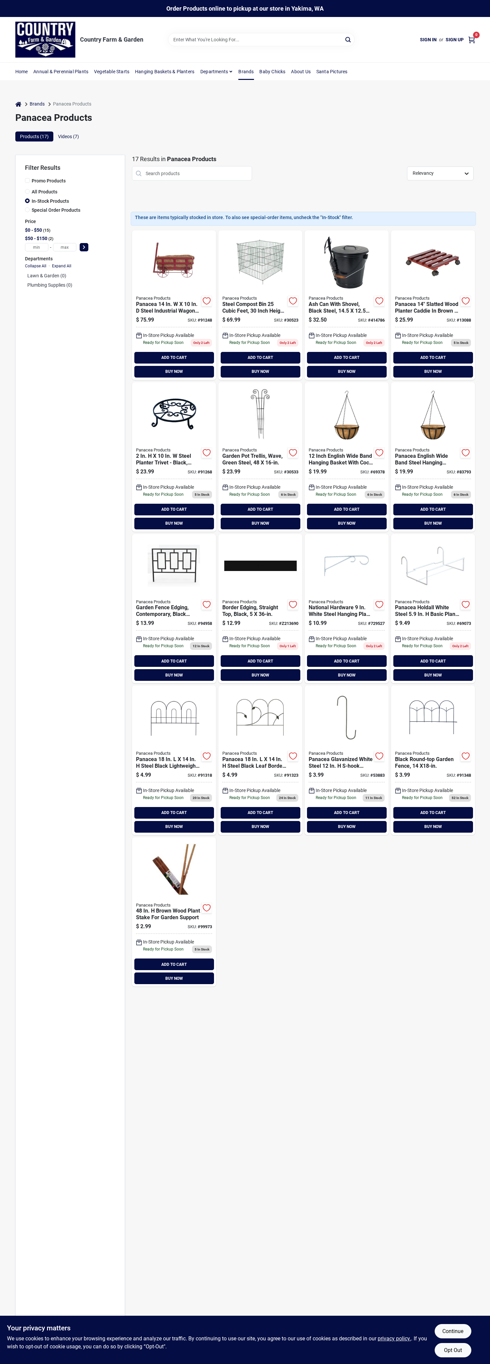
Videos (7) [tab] (68, 136)
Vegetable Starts (111, 71)
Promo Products (49, 180)
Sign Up (455, 39)
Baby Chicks (272, 71)
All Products (44, 191)
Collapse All (35, 266)
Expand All (61, 266)
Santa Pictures (332, 71)
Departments (214, 71)
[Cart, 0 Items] (471, 39)
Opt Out (453, 1350)
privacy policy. (394, 1338)
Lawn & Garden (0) (46, 275)
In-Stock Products (50, 201)
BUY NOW (174, 371)
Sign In (428, 39)
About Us (301, 71)
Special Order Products (56, 210)
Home (21, 71)
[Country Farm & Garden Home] (45, 40)
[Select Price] (84, 247)
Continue (452, 1331)
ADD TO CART (174, 357)
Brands (246, 71)
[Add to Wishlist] (206, 301)
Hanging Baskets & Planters (164, 71)
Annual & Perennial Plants (60, 71)
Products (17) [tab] (34, 136)
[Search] (348, 39)
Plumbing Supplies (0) (49, 285)
